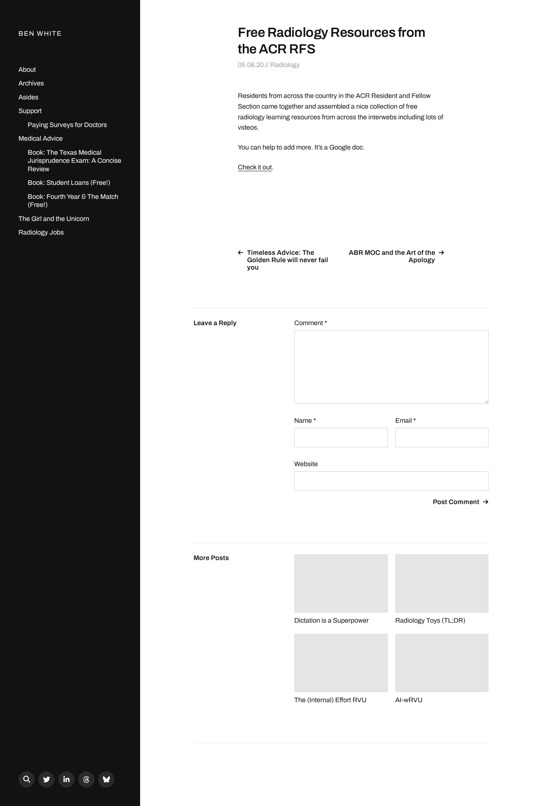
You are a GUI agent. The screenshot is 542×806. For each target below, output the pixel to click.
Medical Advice (40, 138)
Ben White (40, 33)
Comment (310, 323)
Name (305, 420)
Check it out (255, 167)
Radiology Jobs (41, 232)
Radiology (285, 64)
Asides (28, 97)
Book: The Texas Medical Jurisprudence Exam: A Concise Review (74, 161)
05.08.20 (251, 64)
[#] (46, 779)
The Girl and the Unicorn (53, 218)
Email (405, 420)
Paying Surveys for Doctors (67, 125)
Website (306, 464)
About (27, 69)
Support (30, 111)
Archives (31, 83)
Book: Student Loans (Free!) (69, 182)
